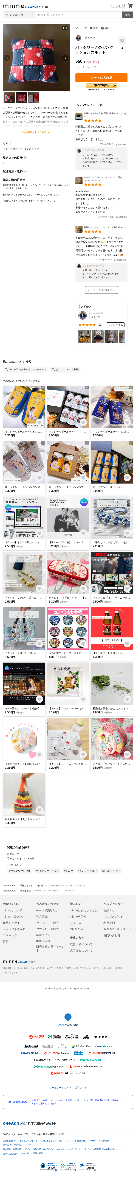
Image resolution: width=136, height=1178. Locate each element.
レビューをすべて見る (101, 289)
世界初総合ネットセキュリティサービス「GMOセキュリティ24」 (33, 1141)
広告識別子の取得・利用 (66, 968)
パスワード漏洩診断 (76, 1141)
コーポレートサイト (60, 1087)
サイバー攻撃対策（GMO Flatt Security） (103, 1149)
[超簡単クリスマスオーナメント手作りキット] (100, 231)
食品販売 (42, 916)
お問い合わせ (111, 935)
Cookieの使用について (41, 968)
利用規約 (109, 922)
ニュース (75, 922)
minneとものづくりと (84, 910)
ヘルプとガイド (113, 916)
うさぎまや (89, 38)
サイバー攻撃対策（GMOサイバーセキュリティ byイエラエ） (53, 1149)
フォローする (115, 324)
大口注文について (81, 950)
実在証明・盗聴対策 (12, 1149)
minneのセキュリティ (117, 929)
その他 (30, 858)
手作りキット (14, 858)
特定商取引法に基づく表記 (15, 968)
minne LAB (43, 940)
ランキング (10, 935)
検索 (127, 14)
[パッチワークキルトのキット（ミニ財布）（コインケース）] (101, 183)
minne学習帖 (78, 916)
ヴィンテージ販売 (47, 922)
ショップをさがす (14, 929)
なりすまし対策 (10, 1153)
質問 (95, 28)
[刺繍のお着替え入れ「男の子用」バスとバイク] (101, 119)
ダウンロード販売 (47, 929)
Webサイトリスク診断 (99, 1141)
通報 (106, 28)
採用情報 (118, 968)
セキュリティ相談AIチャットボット (19, 1145)
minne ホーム (9, 885)
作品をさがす (11, 922)
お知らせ (109, 910)
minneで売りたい (47, 910)
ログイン (118, 5)
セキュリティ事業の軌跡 (32, 1153)
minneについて (12, 910)
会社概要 (107, 968)
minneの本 (76, 929)
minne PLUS (44, 935)
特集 (5, 941)
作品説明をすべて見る (34, 132)
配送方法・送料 (13, 171)
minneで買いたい (14, 916)
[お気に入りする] (122, 40)
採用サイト (80, 1087)
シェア (83, 28)
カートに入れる (101, 77)
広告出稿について (81, 944)
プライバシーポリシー (90, 968)
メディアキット (10, 972)
